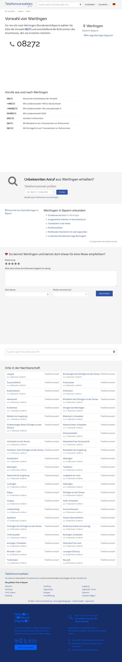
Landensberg (13, 509)
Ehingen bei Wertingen (73, 407)
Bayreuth (85, 592)
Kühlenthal (12, 407)
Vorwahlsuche (81, 578)
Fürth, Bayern (10, 592)
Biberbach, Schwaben (73, 416)
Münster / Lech (14, 551)
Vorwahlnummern (33, 578)
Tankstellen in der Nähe (59, 223)
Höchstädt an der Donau (18, 441)
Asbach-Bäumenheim (73, 517)
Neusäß (66, 559)
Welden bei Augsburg (17, 416)
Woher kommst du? (62, 289)
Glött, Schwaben (70, 500)
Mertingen (12, 466)
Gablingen (68, 483)
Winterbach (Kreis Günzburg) (76, 526)
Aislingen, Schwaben (16, 543)
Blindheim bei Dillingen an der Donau (80, 399)
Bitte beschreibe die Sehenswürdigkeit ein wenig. (28, 268)
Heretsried (12, 399)
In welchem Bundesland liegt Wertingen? (67, 236)
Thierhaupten (13, 534)
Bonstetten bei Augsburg (74, 450)
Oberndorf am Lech (72, 543)
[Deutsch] (114, 4)
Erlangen (46, 592)
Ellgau (10, 492)
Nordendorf (12, 458)
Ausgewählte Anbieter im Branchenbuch (67, 219)
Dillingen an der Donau (74, 492)
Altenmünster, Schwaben (74, 424)
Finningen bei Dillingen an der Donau (24, 526)
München (8, 586)
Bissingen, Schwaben (72, 534)
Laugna (10, 373)
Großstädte (89, 4)
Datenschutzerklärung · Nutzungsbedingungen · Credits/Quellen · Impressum (64, 601)
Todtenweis (12, 559)
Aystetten (11, 517)
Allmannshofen (70, 433)
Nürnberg (47, 586)
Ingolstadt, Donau (89, 589)
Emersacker (68, 382)
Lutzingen (11, 483)
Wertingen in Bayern (57, 210)
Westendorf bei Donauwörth (76, 441)
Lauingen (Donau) (71, 551)
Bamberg (8, 595)
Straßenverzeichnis (63, 215)
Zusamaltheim (14, 382)
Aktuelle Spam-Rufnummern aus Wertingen (41, 197)
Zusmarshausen (70, 509)
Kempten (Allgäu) (88, 595)
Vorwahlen (102, 4)
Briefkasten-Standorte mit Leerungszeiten (67, 231)
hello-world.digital (25, 647)
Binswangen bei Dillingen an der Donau (81, 373)
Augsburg (85, 586)
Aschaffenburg (49, 595)
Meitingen (67, 458)
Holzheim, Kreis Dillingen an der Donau (25, 450)
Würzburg (8, 589)
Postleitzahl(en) (55, 227)
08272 (28, 29)
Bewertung (10, 260)
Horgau (10, 500)
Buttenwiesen (13, 390)
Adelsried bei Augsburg (18, 475)
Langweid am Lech (71, 475)
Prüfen (62, 192)
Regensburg (48, 589)
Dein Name (10, 289)
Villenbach (68, 390)
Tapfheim (67, 466)
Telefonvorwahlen (19, 4)
